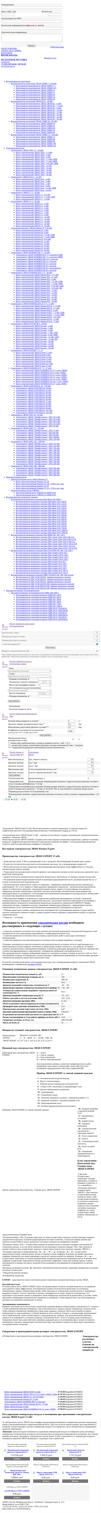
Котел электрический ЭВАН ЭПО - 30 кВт (34, 175)
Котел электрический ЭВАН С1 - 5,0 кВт (33, 195)
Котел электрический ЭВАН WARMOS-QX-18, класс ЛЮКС (41, 379)
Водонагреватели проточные (18, 81)
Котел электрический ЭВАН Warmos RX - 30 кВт (36, 301)
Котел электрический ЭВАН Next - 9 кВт (33, 186)
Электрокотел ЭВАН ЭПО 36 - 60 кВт (27, 415)
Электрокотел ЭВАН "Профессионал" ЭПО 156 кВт (38, 448)
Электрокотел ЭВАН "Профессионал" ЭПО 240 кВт (38, 464)
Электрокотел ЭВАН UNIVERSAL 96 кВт (33, 408)
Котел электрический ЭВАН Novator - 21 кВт (35, 344)
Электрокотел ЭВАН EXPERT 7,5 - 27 (27, 350)
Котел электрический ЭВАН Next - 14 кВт (33, 190)
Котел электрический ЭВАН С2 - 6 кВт (32, 210)
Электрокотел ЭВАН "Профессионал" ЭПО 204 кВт (38, 457)
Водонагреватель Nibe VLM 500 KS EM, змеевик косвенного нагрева (45, 588)
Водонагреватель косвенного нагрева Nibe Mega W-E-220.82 (41, 510)
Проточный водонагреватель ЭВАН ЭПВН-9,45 (36, 88)
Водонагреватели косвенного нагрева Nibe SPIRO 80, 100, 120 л (38, 535)
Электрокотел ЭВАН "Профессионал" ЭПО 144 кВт (38, 446)
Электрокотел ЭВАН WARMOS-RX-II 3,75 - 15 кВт (32, 304)
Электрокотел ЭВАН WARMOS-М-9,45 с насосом (37, 259)
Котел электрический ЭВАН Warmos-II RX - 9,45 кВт (38, 317)
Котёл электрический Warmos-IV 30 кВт (33, 250)
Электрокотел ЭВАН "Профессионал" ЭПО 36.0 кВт (38, 417)
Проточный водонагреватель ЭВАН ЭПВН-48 (35, 128)
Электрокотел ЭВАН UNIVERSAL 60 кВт (33, 397)
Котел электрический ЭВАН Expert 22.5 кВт (34, 364)
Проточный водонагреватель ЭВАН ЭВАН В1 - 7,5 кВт (39, 106)
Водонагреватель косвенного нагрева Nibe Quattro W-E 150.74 (42, 573)
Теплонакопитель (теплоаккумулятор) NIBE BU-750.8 (38, 604)
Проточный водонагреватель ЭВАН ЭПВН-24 (35, 97)
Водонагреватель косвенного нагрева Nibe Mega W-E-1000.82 (42, 533)
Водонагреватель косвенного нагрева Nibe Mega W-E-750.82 (41, 528)
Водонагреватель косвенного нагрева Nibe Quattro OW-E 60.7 (41, 553)
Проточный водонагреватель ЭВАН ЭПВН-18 (35, 95)
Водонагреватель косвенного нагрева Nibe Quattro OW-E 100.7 (42, 555)
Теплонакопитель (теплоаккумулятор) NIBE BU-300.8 (38, 599)
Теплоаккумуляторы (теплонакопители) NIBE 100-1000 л (35, 593)
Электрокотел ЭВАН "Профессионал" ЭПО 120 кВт (38, 439)
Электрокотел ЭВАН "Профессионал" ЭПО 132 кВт (38, 444)
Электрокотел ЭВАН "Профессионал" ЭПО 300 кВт (38, 468)
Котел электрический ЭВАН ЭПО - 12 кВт (34, 166)
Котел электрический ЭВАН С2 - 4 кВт (32, 206)
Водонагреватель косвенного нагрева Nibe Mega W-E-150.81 (41, 506)
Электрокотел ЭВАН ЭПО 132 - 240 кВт (28, 442)
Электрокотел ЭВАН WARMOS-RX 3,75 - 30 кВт (31, 273)
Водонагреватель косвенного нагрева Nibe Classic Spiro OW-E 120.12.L (46, 546)
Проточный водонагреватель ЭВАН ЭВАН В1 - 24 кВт (39, 117)
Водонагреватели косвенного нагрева (22, 497)
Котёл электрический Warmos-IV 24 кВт (33, 248)
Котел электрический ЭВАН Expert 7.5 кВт (34, 353)
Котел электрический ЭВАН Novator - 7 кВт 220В (37, 333)
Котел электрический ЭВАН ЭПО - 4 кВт (33, 155)
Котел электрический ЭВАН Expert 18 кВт (34, 361)
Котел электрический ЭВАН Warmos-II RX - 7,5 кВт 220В (40, 313)
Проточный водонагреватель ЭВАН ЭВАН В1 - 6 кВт (38, 104)
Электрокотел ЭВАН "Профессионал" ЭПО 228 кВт (38, 462)
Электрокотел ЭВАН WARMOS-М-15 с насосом (36, 264)
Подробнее (69, 1392)
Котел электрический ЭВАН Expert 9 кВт (33, 355)
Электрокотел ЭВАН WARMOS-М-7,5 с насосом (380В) (39, 257)
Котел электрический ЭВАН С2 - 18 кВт (33, 221)
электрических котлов (53, 922)
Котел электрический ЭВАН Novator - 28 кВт (35, 348)
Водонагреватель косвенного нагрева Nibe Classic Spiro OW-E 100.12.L (46, 542)
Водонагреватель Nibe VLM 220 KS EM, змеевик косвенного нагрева (45, 584)
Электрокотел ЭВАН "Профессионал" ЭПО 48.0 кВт (38, 421)
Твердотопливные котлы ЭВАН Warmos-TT (29, 479)
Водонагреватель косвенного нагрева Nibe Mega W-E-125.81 (41, 504)
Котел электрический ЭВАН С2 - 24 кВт (33, 224)
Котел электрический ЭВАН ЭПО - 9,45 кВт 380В (37, 164)
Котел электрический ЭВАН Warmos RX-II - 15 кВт (37, 321)
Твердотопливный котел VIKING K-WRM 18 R (36, 493)
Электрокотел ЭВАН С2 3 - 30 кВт (25, 201)
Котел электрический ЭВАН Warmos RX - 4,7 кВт (37, 277)
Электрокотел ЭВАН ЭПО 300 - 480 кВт (28, 466)
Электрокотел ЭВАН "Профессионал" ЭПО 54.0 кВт (38, 424)
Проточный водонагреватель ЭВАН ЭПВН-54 (35, 130)
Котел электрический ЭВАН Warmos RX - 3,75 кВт (37, 275)
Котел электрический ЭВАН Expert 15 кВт (34, 359)
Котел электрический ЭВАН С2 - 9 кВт (32, 215)
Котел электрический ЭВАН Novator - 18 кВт (35, 341)
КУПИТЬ (79, 1392)
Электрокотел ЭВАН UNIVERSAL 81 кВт (33, 404)
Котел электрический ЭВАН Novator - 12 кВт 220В (37, 337)
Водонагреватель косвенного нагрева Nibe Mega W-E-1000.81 (42, 530)
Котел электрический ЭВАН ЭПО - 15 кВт (34, 168)
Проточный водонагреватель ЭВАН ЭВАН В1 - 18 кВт (39, 115)
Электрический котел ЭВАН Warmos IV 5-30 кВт (31, 228)
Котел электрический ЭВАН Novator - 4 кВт (34, 326)
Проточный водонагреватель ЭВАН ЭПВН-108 (36, 144)
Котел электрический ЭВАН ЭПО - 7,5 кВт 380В (36, 161)
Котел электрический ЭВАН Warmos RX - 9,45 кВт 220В (40, 286)
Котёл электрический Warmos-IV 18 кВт (33, 246)
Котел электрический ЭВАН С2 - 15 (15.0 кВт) (24, 1397)
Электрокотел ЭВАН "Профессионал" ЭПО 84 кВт (37, 433)
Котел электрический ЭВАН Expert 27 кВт (34, 366)
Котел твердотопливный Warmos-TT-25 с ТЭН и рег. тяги (40, 488)
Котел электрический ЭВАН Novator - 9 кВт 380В (37, 335)
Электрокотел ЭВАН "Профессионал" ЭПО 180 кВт (38, 453)
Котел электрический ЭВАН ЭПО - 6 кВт (33, 157)
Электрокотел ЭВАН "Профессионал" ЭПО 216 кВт (38, 459)
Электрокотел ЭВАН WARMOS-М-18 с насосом (36, 266)
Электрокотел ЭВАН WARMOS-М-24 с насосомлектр (38, 268)
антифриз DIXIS (34, 964)
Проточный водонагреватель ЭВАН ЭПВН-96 (35, 141)
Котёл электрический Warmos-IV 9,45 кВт (33, 239)
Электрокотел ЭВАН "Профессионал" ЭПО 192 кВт (38, 455)
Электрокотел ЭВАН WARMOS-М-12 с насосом (36, 261)
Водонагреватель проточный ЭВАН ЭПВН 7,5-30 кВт (34, 84)
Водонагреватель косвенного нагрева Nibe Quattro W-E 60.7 (41, 562)
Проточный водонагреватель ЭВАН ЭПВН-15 (35, 92)
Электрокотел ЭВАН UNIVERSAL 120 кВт (34, 413)
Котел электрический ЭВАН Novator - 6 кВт (34, 330)
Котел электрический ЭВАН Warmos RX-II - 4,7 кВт (38, 308)
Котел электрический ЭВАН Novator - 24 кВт (35, 346)
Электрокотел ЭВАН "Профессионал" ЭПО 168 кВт (38, 450)
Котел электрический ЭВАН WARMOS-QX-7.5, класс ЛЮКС (42, 370)
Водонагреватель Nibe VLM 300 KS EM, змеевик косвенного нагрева (45, 586)
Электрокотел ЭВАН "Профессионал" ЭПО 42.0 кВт (38, 419)
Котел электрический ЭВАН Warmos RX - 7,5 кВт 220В (39, 281)
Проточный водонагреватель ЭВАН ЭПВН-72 (35, 137)
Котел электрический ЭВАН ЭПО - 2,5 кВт (34, 152)
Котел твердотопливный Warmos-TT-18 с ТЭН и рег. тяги (40, 484)
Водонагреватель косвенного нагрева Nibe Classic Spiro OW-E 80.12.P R (46, 539)
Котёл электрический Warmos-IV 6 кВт (32, 232)
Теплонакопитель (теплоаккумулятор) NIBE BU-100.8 (38, 595)
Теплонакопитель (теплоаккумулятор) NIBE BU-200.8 (38, 597)
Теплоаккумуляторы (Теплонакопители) (23, 590)
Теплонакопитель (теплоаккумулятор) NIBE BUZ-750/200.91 (41, 613)
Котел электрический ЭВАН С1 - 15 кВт (33, 199)
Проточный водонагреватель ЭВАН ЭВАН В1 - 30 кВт (39, 119)
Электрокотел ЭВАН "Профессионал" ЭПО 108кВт (37, 437)
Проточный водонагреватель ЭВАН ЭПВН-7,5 (35, 86)
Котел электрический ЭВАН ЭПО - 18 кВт (34, 170)
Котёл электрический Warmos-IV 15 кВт (33, 244)
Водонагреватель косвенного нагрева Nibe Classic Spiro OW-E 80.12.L (45, 537)
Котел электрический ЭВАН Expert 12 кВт (34, 357)
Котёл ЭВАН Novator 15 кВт (17, 1407)
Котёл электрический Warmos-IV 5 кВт (32, 230)
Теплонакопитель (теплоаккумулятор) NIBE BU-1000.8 (39, 606)
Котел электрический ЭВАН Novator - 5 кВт (34, 328)
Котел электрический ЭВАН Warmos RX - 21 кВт (36, 297)
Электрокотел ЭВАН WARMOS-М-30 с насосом (36, 270)
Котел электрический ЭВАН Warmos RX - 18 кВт (36, 295)
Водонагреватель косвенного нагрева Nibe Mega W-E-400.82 (41, 519)
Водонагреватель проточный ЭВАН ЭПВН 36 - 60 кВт (34, 121)
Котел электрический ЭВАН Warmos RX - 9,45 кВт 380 (39, 288)
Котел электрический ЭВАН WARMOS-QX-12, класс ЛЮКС (41, 375)
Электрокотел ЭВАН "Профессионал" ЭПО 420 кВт (38, 473)
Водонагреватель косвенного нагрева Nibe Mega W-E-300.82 (41, 515)
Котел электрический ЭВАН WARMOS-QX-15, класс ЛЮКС (41, 377)
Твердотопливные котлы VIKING (25, 490)
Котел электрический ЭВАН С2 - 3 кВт (32, 204)
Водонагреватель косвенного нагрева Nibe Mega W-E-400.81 (41, 517)
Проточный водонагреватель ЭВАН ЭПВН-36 (35, 124)
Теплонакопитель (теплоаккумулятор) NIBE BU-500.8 (38, 602)
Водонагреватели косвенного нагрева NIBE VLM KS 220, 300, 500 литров (42, 575)
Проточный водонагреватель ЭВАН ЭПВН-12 (35, 90)
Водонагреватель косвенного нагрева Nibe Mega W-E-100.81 (41, 502)
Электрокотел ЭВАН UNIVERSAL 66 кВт (33, 399)
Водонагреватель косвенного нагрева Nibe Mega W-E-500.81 (41, 522)
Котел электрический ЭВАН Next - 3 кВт (33, 179)
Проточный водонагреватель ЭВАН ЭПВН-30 (35, 99)
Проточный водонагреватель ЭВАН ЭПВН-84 (35, 139)
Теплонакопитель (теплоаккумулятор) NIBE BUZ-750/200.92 (41, 617)
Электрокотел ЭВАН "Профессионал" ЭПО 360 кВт (38, 470)
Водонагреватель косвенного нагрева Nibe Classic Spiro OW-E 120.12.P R (46, 548)
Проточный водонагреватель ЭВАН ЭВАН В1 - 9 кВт (38, 108)
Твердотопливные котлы (16, 477)
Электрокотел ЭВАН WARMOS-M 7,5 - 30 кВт (30, 253)
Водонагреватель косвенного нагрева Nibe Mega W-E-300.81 (41, 513)
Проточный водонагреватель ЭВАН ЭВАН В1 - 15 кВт (39, 112)
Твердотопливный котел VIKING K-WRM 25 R (36, 495)
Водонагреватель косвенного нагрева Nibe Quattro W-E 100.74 (42, 570)
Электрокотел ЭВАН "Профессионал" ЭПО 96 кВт (37, 435)
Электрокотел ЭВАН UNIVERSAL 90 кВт (33, 406)
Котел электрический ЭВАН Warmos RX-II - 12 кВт (37, 319)
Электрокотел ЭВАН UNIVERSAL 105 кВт (34, 410)
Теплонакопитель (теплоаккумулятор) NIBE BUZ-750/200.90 (41, 608)
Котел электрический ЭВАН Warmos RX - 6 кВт (36, 279)
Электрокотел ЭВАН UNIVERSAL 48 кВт (33, 393)
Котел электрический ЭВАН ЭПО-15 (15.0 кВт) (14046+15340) (31, 1394)
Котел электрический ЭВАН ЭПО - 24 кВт (34, 172)
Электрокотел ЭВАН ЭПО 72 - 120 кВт (27, 428)
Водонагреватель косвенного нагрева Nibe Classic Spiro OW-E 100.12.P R (46, 544)
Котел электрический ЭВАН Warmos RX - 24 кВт (36, 299)
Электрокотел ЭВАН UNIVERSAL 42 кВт (33, 390)
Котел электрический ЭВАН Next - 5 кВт (33, 181)
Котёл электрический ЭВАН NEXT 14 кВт (23, 1392)
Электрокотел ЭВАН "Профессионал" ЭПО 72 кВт (37, 430)
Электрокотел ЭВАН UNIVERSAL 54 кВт (33, 395)
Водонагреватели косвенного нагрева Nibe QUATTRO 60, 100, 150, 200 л (42, 550)
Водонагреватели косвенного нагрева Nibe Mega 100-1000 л (36, 499)
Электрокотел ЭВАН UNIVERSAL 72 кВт (33, 401)
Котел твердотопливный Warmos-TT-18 (32, 482)
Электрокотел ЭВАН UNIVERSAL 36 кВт (33, 388)
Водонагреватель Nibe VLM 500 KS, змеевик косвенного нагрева (43, 582)
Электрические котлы (15, 148)
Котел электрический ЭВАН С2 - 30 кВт (33, 226)
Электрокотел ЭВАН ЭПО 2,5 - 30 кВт (27, 150)
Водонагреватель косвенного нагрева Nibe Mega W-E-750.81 (41, 526)
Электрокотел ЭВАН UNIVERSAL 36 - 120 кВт (31, 386)
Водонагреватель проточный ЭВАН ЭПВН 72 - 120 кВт (34, 135)
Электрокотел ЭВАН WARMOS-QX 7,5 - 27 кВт (31, 368)
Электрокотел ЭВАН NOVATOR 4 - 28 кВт (29, 324)
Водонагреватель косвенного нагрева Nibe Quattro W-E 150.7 (41, 566)
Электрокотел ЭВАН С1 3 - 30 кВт (25, 192)
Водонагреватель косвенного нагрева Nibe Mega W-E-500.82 (41, 524)
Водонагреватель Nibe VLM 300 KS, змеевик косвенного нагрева (43, 579)
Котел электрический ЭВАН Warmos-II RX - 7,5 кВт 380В (40, 315)
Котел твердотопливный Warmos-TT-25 (32, 486)
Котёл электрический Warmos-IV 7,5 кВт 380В (35, 237)
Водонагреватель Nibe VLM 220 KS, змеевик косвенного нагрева (43, 577)
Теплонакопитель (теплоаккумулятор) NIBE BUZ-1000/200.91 (42, 615)
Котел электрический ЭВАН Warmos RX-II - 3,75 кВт (38, 306)
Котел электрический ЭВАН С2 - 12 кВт (33, 217)
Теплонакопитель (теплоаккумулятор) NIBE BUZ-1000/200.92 (42, 619)
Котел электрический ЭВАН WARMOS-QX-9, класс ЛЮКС (41, 373)
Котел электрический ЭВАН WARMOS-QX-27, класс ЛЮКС (41, 384)
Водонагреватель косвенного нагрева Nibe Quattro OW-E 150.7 (42, 557)
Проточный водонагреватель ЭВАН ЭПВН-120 (36, 146)
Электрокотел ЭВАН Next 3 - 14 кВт (26, 177)
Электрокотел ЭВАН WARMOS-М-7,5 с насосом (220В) (39, 255)
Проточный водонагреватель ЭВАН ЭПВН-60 (35, 132)
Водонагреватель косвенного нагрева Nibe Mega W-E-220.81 (41, 508)
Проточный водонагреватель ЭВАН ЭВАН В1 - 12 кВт (39, 110)
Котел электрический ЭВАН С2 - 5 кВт (32, 208)
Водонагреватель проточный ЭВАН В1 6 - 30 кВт (32, 101)
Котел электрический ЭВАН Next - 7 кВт (33, 184)
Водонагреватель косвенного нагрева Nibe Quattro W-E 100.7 (41, 564)
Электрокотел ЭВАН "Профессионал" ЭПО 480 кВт (38, 475)
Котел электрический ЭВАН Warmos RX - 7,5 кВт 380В (39, 284)
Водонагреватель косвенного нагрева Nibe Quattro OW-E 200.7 (42, 559)
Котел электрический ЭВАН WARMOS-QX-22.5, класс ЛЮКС (42, 381)
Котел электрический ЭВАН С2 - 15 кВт (33, 219)
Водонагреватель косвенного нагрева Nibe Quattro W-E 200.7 (41, 568)
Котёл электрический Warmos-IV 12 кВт (33, 241)
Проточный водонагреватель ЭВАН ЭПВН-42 (35, 126)
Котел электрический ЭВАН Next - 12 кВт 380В (36, 188)
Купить (17, 1459)
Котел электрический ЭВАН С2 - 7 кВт (32, 212)
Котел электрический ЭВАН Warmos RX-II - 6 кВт (37, 310)
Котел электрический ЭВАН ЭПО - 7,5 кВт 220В (36, 159)
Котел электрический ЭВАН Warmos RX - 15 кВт (36, 293)
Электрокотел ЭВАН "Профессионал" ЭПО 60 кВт (37, 426)
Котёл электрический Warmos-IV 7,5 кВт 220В (35, 235)
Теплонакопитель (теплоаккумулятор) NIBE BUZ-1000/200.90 (42, 610)
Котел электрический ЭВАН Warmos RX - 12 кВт (36, 290)
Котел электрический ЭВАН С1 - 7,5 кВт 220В (35, 197)
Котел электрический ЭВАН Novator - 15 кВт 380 (36, 339)
